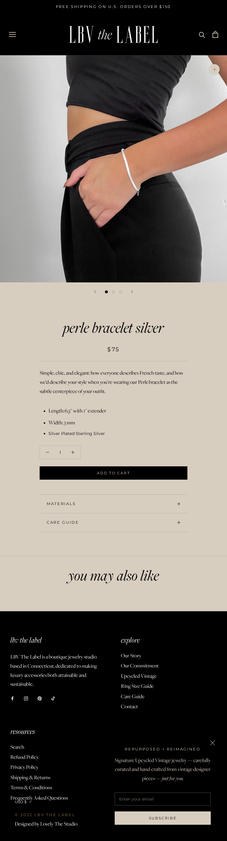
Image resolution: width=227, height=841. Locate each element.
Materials (61, 503)
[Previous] (95, 291)
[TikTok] (53, 698)
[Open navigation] (12, 34)
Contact (129, 706)
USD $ (21, 801)
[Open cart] (215, 34)
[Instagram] (26, 698)
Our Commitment (140, 665)
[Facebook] (12, 698)
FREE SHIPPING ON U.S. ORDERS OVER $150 (113, 6)
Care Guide (63, 522)
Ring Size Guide (137, 686)
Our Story (131, 655)
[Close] (212, 742)
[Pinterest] (40, 698)
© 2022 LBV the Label (45, 814)
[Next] (132, 291)
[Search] (202, 34)
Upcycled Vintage (139, 676)
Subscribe (163, 818)
